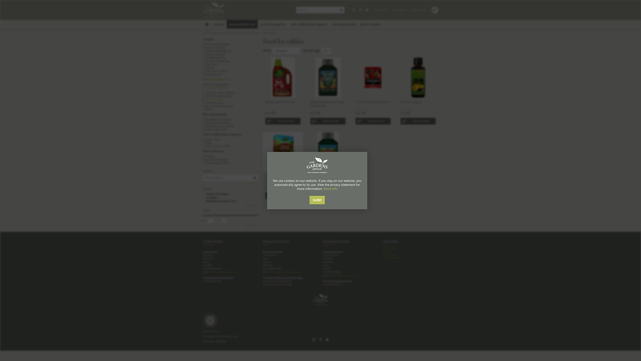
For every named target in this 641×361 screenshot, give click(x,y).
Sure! (317, 200)
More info (330, 189)
